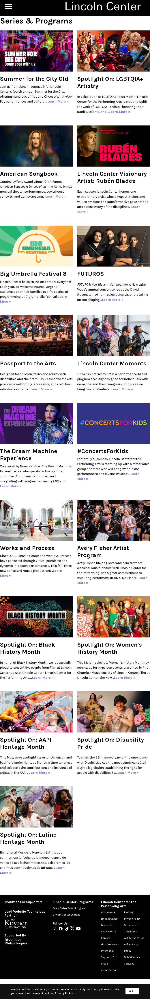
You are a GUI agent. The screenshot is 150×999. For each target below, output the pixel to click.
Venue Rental (109, 970)
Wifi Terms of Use (134, 938)
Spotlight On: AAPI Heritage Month (25, 743)
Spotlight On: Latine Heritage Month (28, 838)
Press (104, 963)
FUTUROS (90, 273)
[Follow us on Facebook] (62, 929)
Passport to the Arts (28, 363)
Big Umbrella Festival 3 (33, 273)
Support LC (107, 957)
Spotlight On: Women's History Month (109, 648)
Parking (128, 912)
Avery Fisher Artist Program (69, 908)
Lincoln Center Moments (112, 363)
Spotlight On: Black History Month (27, 648)
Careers (105, 938)
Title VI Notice (132, 957)
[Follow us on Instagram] (55, 929)
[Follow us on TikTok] (68, 929)
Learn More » (58, 101)
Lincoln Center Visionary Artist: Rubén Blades (112, 177)
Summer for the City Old (34, 78)
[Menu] (8, 6)
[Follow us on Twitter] (73, 929)
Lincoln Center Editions (66, 914)
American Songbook (29, 173)
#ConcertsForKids (102, 451)
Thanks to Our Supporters (23, 902)
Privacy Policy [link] (64, 993)
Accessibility (108, 931)
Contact (129, 963)
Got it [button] (132, 991)
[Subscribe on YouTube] (78, 929)
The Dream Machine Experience (28, 455)
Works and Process (27, 547)
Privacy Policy (132, 918)
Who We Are (108, 912)
